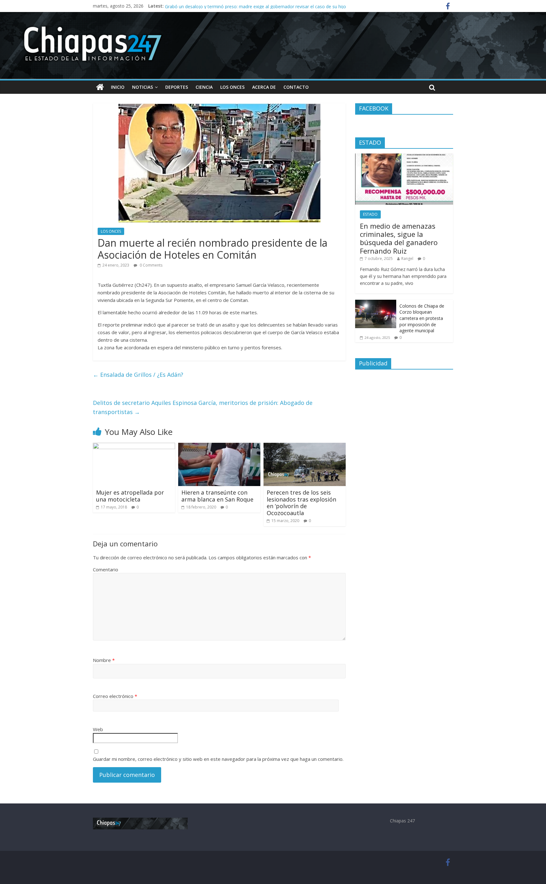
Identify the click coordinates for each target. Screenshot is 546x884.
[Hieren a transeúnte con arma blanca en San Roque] (219, 446)
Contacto (296, 87)
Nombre (104, 660)
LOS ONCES (232, 87)
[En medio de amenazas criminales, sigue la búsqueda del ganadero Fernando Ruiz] (404, 157)
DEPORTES (176, 87)
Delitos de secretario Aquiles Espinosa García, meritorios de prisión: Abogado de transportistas (202, 407)
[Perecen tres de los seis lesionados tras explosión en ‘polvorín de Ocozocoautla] (305, 446)
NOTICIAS (142, 87)
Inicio (117, 87)
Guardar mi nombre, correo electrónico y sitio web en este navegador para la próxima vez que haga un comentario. (218, 759)
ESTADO (370, 214)
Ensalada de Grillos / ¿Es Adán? (138, 374)
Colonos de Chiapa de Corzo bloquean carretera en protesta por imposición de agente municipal (421, 318)
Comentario (105, 569)
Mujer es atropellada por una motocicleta (130, 496)
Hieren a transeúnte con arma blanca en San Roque (217, 496)
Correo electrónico (115, 696)
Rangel (407, 258)
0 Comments (150, 265)
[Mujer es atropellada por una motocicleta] (134, 446)
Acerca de (264, 87)
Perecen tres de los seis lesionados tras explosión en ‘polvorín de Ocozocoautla (301, 503)
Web (98, 729)
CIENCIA (204, 87)
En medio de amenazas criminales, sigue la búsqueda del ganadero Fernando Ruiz (399, 238)
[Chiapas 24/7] (100, 87)
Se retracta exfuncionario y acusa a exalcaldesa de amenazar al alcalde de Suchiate (250, 6)
